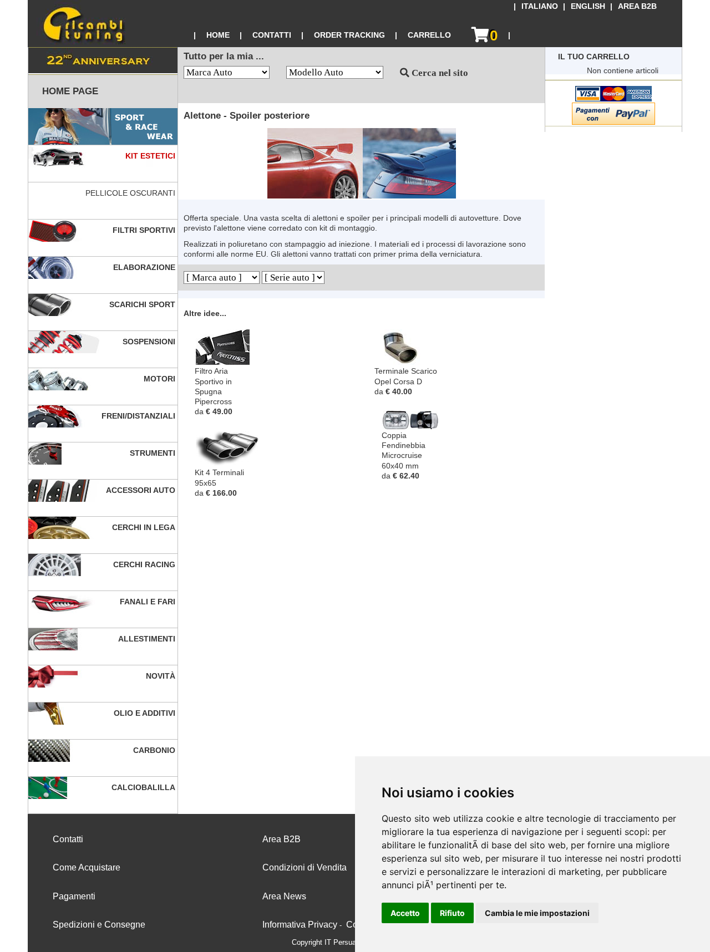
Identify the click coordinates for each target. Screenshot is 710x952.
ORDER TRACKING (349, 34)
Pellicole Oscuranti (131, 193)
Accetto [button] (405, 913)
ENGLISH (588, 6)
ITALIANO (539, 6)
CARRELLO (429, 34)
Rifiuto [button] (452, 913)
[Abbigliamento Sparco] (103, 126)
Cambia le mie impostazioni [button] (537, 913)
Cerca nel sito (438, 73)
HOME (218, 34)
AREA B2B (637, 6)
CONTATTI (271, 34)
